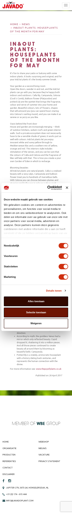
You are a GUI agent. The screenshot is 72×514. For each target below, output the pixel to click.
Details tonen (54, 290)
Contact (8, 467)
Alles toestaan (36, 301)
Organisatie (9, 448)
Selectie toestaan (36, 312)
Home (14, 24)
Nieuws (43, 448)
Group (48, 424)
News (26, 24)
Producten (9, 454)
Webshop (44, 441)
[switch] (63, 256)
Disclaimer (9, 474)
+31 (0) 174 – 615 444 (16, 494)
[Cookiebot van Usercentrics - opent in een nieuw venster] (47, 188)
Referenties (9, 461)
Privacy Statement (49, 461)
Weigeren (36, 323)
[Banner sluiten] (67, 188)
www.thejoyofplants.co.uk (48, 369)
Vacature (44, 454)
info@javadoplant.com (19, 500)
